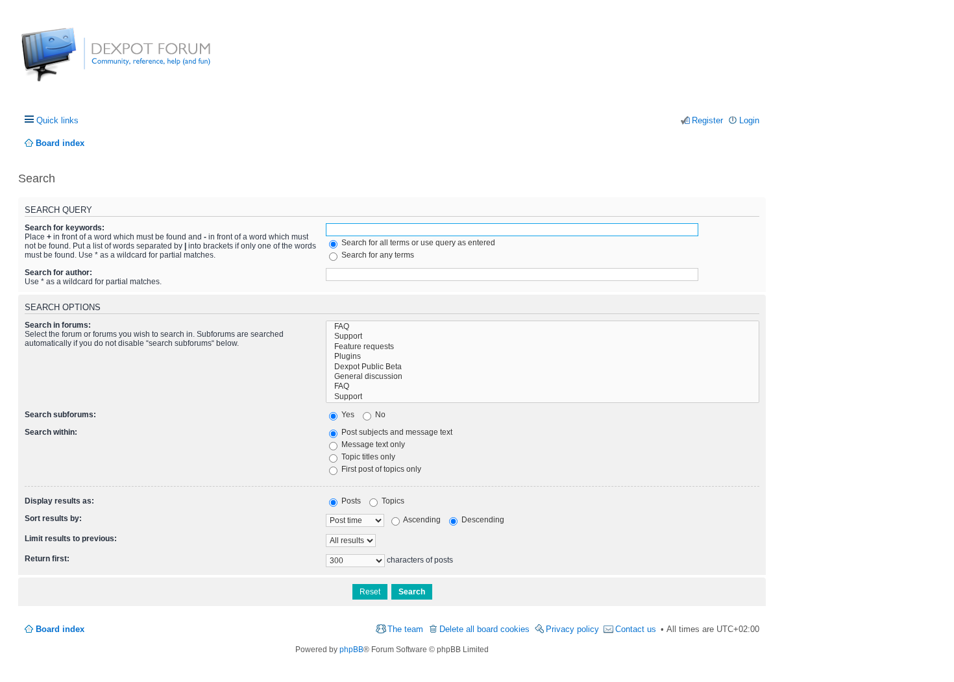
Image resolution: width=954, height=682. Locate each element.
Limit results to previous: (71, 538)
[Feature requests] (542, 347)
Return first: (47, 558)
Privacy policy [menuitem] (572, 629)
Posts (350, 500)
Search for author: (58, 272)
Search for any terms (376, 255)
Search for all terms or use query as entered (417, 242)
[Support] (542, 336)
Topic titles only (367, 456)
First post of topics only (380, 469)
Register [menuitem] (707, 120)
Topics (392, 500)
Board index (60, 629)
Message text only (372, 444)
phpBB (351, 649)
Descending (481, 519)
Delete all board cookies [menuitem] (484, 629)
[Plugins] (542, 356)
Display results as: (59, 500)
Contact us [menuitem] (635, 629)
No (379, 414)
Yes (346, 414)
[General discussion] (542, 377)
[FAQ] (542, 327)
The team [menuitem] (405, 629)
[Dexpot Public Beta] (542, 367)
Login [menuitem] (749, 120)
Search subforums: (60, 414)
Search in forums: (58, 325)
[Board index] (69, 61)
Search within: (51, 432)
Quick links (57, 120)
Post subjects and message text (395, 432)
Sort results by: (53, 518)
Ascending (421, 519)
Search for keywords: (64, 227)
